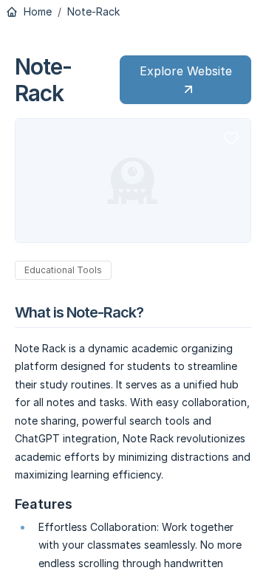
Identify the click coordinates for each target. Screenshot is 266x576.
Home (36, 12)
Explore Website (186, 71)
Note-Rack (93, 12)
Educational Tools (63, 269)
